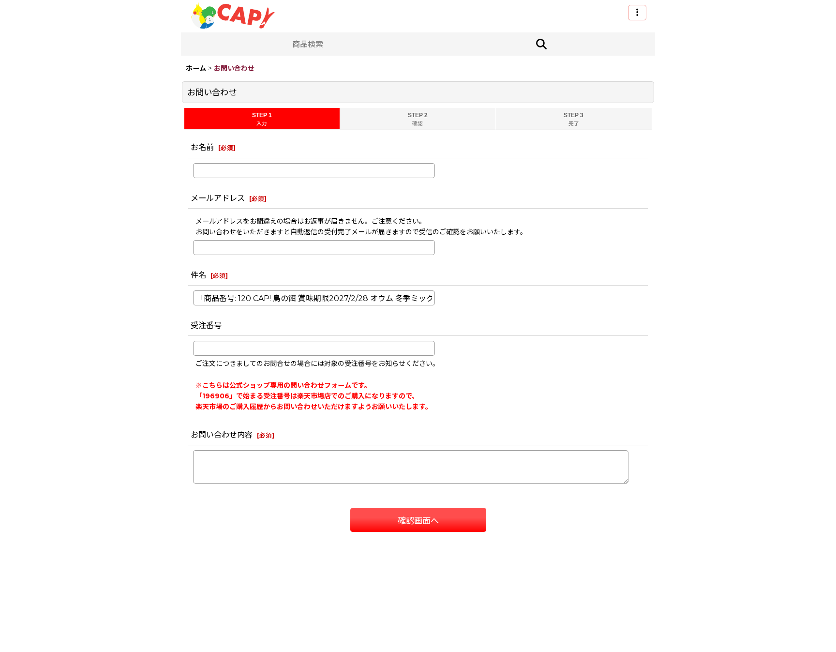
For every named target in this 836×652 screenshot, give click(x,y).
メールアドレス (218, 198)
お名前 (202, 147)
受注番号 (206, 325)
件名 (198, 275)
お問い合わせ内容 (222, 435)
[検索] (541, 44)
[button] (637, 12)
